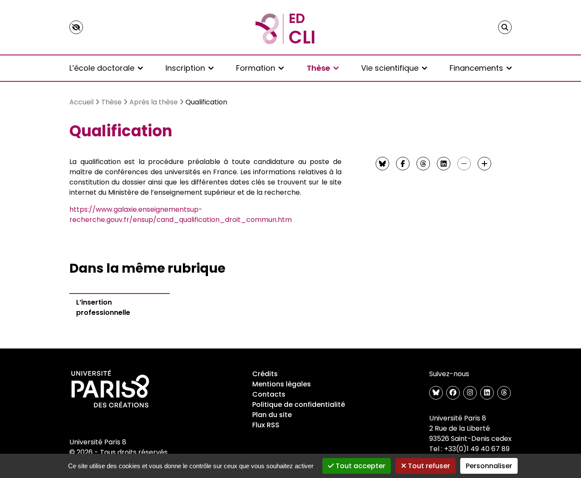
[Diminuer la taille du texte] (464, 163)
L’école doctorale (101, 68)
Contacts (268, 394)
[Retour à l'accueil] (290, 27)
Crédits (265, 374)
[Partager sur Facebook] (403, 163)
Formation (255, 68)
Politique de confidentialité (298, 404)
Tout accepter (359, 466)
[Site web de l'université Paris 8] (110, 389)
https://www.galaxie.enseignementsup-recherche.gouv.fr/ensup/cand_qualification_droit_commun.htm (180, 214)
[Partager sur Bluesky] (382, 163)
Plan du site (272, 415)
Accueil (81, 102)
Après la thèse (153, 102)
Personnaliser (489, 466)
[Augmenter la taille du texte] (484, 163)
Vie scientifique (390, 68)
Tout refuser (428, 466)
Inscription (185, 68)
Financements (476, 68)
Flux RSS (265, 425)
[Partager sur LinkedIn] (443, 163)
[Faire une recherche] (505, 27)
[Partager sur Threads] (423, 163)
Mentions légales (281, 384)
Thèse (318, 68)
